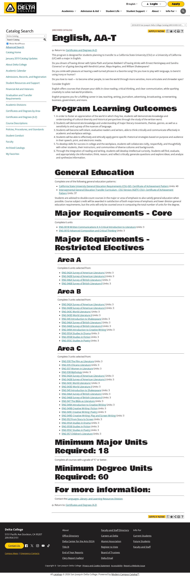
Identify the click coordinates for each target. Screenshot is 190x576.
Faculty (9, 141)
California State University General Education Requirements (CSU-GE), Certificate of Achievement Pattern (114, 186)
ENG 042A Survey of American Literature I (83, 272)
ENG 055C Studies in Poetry (76, 340)
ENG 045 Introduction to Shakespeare (81, 318)
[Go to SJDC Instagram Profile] (37, 545)
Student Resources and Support (23, 82)
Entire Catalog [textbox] (12, 36)
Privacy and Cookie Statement (96, 565)
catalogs (57, 574)
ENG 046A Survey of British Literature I (82, 279)
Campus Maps (11, 553)
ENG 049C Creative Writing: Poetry (80, 412)
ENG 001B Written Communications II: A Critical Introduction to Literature (97, 227)
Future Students (141, 541)
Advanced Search (15, 47)
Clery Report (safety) (73, 558)
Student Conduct (15, 135)
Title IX (65, 546)
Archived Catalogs (15, 147)
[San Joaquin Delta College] (31, 7)
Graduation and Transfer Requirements (19, 97)
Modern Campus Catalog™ (125, 574)
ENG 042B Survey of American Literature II (84, 276)
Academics (68, 11)
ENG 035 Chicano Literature (76, 365)
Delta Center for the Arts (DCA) (78, 541)
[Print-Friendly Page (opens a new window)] (178, 31)
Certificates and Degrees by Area (23, 110)
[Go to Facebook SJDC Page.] (26, 545)
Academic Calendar (16, 70)
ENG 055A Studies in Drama (76, 333)
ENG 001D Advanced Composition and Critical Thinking (87, 230)
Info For (170, 11)
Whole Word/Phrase (17, 43)
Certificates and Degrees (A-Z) (21, 117)
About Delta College (16, 64)
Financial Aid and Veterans (20, 89)
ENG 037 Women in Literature (77, 368)
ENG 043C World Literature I (76, 311)
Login (154, 4)
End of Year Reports (72, 552)
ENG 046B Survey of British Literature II (82, 283)
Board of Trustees (110, 552)
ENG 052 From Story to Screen (77, 419)
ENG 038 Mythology (72, 372)
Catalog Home (13, 52)
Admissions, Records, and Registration (26, 76)
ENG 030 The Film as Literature (78, 361)
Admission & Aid (90, 11)
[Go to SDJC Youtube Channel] (43, 545)
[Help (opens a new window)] (182, 31)
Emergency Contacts (29, 553)
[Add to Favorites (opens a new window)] (171, 31)
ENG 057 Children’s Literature (77, 433)
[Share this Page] (174, 31)
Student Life (112, 11)
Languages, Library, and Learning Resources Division (95, 498)
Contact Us (14, 545)
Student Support (135, 11)
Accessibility (117, 565)
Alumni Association (111, 541)
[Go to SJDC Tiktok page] (48, 545)
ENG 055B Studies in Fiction (76, 337)
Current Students (142, 535)
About (155, 11)
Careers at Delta (109, 535)
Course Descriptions (16, 123)
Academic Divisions (16, 104)
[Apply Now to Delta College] (156, 31)
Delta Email (107, 558)
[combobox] (159, 25)
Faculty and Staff (142, 546)
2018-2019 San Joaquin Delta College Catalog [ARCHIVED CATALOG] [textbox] (159, 25)
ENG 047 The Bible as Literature (78, 401)
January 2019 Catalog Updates (21, 58)
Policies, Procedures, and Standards (25, 129)
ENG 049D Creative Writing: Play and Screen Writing (89, 415)
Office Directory (70, 535)
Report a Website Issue (134, 565)
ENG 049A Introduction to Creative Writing (84, 329)
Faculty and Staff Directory (115, 530)
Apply (176, 4)
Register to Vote (109, 546)
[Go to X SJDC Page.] (31, 545)
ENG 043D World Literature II (77, 315)
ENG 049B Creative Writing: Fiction (80, 408)
